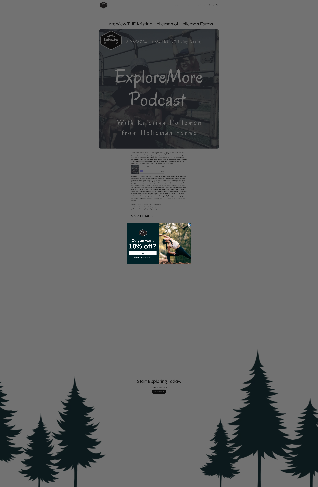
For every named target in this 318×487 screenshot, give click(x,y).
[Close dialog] (189, 224)
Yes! (142, 253)
